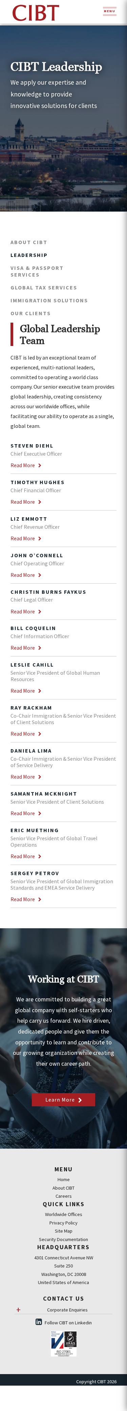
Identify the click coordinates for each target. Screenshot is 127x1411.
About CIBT (28, 242)
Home (64, 1179)
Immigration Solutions (49, 300)
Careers (64, 1196)
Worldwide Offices (63, 1214)
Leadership (29, 255)
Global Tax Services (43, 287)
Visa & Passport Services (37, 271)
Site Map (63, 1231)
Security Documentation (63, 1239)
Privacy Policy (63, 1223)
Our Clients (30, 313)
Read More (22, 465)
